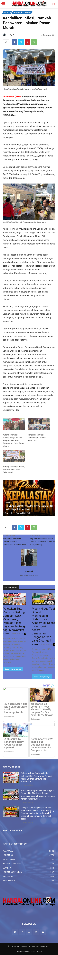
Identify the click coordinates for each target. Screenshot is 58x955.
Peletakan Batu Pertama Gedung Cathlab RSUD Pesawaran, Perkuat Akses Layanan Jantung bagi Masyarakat (28, 506)
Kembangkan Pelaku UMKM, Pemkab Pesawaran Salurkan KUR (14, 541)
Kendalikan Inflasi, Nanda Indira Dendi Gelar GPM (36, 437)
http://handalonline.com (29, 575)
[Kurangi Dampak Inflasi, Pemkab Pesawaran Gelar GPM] (14, 456)
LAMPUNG (7, 12)
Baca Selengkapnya (13, 669)
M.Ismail (24, 35)
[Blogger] (15, 932)
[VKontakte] (43, 932)
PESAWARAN (27, 12)
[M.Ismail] (4, 34)
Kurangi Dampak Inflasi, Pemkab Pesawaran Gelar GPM (14, 469)
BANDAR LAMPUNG (39, 604)
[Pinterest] (27, 42)
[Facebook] (14, 42)
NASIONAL (16, 12)
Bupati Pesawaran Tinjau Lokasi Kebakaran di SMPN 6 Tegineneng (42, 541)
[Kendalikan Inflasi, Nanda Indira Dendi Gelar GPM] (39, 424)
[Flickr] (29, 932)
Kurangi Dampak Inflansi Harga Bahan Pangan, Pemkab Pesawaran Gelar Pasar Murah (13, 440)
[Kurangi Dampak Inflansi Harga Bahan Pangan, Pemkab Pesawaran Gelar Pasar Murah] (14, 424)
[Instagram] (36, 932)
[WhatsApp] (34, 42)
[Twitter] (21, 42)
